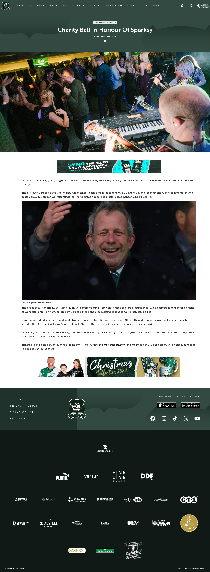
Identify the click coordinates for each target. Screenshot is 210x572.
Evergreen (113, 5)
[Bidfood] (77, 523)
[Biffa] (105, 523)
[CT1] (189, 499)
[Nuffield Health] (133, 523)
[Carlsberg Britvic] (21, 523)
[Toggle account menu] (182, 5)
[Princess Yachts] (161, 499)
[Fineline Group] (119, 476)
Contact (18, 399)
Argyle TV (58, 5)
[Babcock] (49, 499)
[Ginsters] (133, 499)
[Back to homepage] (5, 5)
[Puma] (63, 476)
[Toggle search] (191, 5)
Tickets (78, 5)
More (157, 5)
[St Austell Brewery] (49, 523)
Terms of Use (22, 412)
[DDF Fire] (147, 476)
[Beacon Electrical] (21, 500)
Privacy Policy (24, 405)
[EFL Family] (77, 550)
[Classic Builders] (105, 449)
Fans (131, 5)
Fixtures (37, 5)
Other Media (199, 568)
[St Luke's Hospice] (77, 499)
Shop (144, 5)
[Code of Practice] (189, 523)
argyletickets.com (114, 344)
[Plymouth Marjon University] (161, 523)
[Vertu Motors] (91, 476)
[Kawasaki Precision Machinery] (105, 500)
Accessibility (22, 418)
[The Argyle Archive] (105, 550)
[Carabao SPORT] (133, 550)
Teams (95, 5)
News (21, 5)
